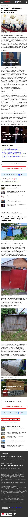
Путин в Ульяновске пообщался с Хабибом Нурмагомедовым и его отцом (16, 192)
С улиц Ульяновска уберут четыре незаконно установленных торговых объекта (16, 433)
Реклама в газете (6, 458)
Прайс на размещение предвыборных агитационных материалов (12, 466)
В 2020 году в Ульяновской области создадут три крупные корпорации (13, 134)
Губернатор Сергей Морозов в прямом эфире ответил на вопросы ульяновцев (16, 201)
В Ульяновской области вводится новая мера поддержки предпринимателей (14, 154)
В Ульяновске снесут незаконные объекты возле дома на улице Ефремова (15, 446)
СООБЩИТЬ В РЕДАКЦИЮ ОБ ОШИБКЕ (11, 468)
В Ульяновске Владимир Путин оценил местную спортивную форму (15, 188)
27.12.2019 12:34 (4, 5)
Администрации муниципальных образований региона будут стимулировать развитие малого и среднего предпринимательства (12, 150)
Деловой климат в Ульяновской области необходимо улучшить (14, 157)
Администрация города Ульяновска (10, 241)
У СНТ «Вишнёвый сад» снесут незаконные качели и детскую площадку (16, 441)
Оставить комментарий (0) (14, 168)
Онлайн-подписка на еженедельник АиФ (13, 460)
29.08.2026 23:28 (4, 212)
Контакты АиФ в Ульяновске (9, 462)
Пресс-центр (19, 456)
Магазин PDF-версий (18, 458)
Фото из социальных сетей (17, 32)
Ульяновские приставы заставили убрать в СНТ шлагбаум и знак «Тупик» (16, 428)
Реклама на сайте (6, 463)
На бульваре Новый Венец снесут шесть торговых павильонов (11, 387)
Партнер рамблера (13, 510)
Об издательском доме (8, 456)
